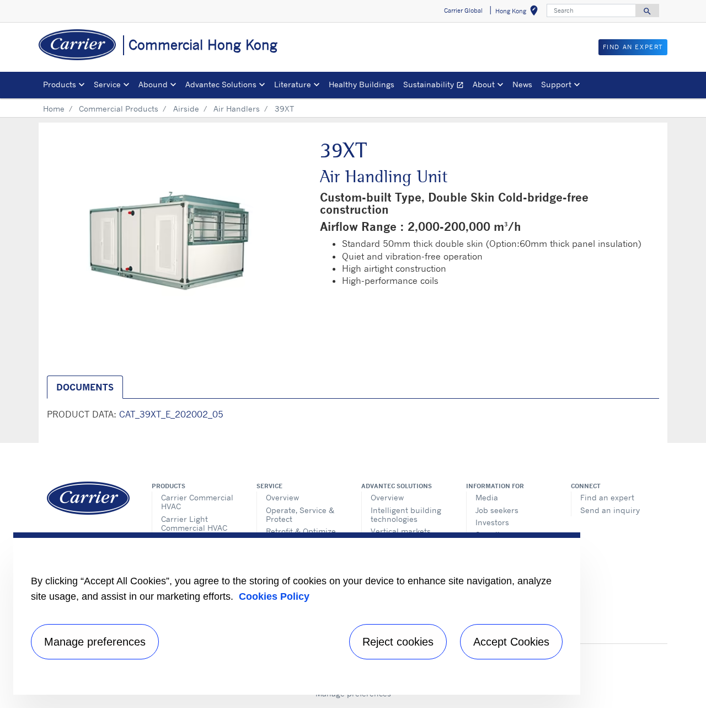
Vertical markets (401, 531)
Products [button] (59, 84)
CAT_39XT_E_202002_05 (171, 414)
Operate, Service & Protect (300, 514)
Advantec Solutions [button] (220, 84)
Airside (186, 108)
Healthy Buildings (361, 84)
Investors (492, 522)
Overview (282, 497)
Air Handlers (236, 108)
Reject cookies (398, 642)
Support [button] (556, 84)
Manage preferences (95, 642)
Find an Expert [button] (633, 47)
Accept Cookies (511, 642)
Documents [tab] (85, 387)
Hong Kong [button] (518, 12)
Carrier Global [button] (463, 10)
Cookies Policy (274, 596)
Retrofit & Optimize (301, 531)
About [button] (484, 84)
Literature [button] (292, 84)
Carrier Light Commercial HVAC (194, 523)
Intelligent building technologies (406, 514)
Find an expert (607, 497)
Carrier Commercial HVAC (197, 502)
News (522, 84)
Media (486, 497)
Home (54, 108)
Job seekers (496, 510)
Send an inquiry (610, 510)
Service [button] (107, 84)
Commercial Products (118, 108)
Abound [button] (153, 84)
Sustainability (435, 86)
